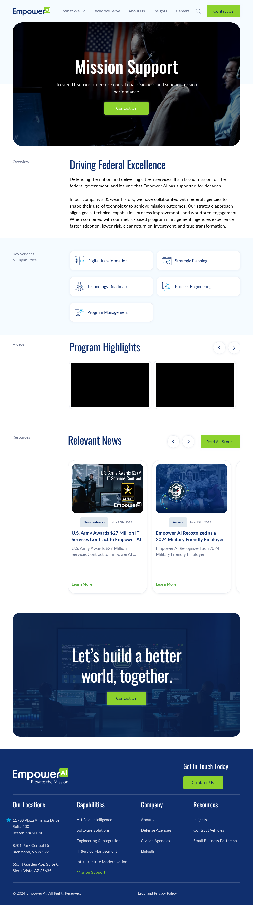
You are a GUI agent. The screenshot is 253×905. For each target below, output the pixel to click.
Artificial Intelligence (94, 819)
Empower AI (36, 893)
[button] (199, 11)
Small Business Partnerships (216, 840)
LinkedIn (148, 851)
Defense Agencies (156, 830)
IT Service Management (97, 851)
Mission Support (91, 872)
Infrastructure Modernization (102, 861)
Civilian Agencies (155, 840)
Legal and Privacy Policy (158, 893)
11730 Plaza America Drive (36, 820)
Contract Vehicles (208, 830)
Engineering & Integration (99, 840)
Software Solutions (93, 830)
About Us (149, 819)
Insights (200, 819)
